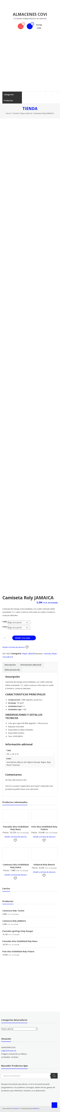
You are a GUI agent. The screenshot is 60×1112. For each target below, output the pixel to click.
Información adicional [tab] (30, 664)
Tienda (15, 113)
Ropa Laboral (26, 113)
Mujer (54, 653)
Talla (4, 621)
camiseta (47, 653)
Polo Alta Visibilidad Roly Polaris (44, 828)
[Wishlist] (20, 26)
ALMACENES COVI (30, 14)
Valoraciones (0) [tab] (12, 669)
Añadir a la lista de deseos (13, 647)
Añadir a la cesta (22, 638)
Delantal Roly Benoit (44, 864)
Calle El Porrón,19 (8, 1050)
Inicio (8, 113)
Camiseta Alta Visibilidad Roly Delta (16, 866)
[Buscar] (54, 1076)
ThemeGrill (16, 1108)
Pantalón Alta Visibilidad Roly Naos (15, 828)
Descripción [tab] (10, 664)
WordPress (36, 1108)
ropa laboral (7, 657)
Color (4, 626)
